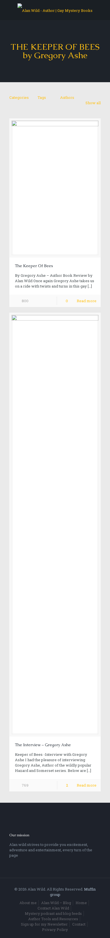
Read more (86, 300)
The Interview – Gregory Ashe (43, 744)
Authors (67, 97)
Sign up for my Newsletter (44, 924)
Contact (78, 924)
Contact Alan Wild (53, 908)
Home (81, 902)
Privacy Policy (55, 929)
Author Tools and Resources (53, 918)
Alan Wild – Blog (56, 902)
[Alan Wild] (55, 10)
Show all (93, 102)
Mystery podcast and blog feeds (53, 913)
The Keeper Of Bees (34, 265)
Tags (42, 97)
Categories (19, 97)
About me (28, 902)
